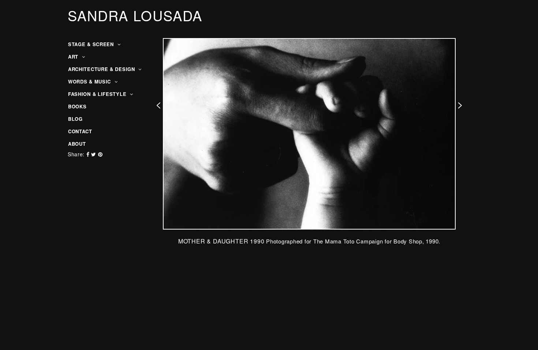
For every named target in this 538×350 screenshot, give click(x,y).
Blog (75, 118)
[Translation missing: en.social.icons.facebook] (88, 154)
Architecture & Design (102, 69)
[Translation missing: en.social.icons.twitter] (94, 154)
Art (74, 56)
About (77, 143)
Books (77, 106)
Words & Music (90, 81)
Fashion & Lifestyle (98, 93)
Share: (76, 154)
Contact (80, 131)
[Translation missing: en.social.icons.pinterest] (100, 154)
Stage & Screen (92, 44)
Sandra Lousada (135, 15)
